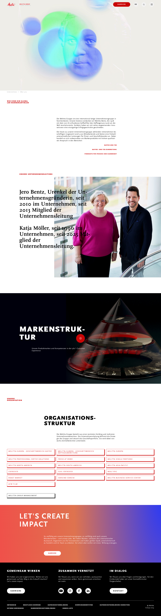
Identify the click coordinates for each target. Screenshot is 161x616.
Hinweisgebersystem (84, 605)
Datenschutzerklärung (58, 605)
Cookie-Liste (68, 608)
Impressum (11, 605)
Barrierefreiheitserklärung (43, 608)
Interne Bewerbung (15, 608)
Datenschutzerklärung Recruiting (115, 605)
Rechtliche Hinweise (32, 605)
